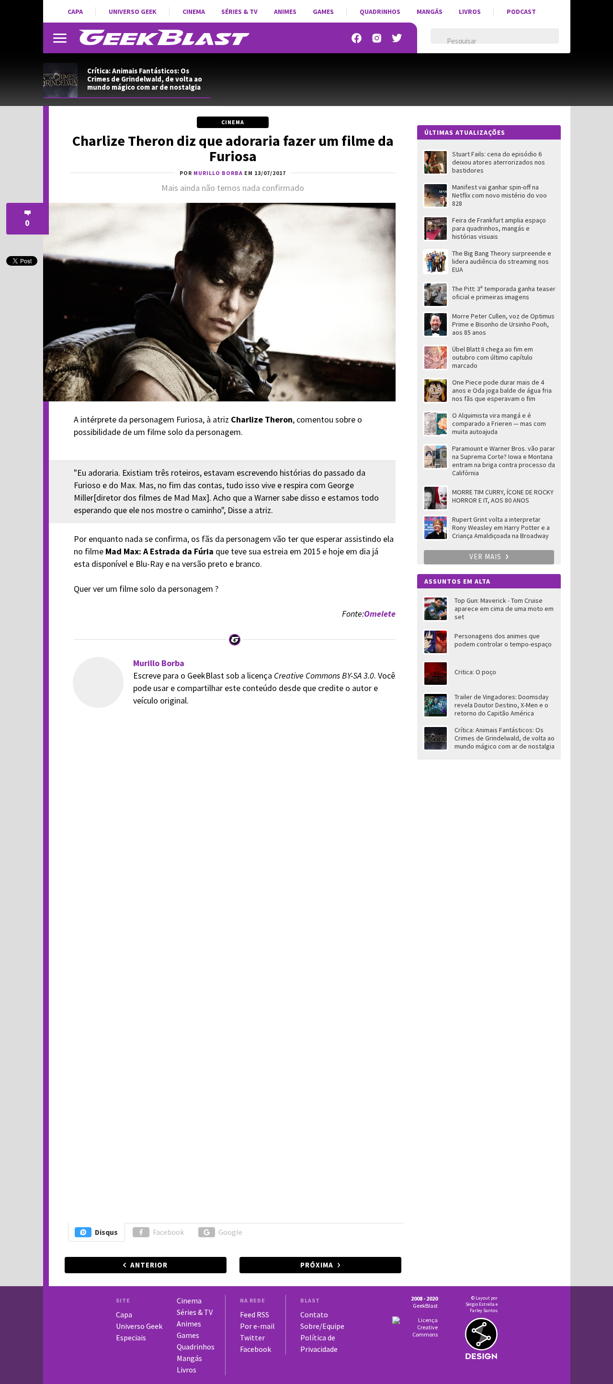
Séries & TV (239, 11)
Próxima (316, 1264)
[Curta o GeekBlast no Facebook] (357, 38)
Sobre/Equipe (322, 1326)
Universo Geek (133, 11)
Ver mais (486, 556)
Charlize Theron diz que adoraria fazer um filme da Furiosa (233, 148)
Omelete (380, 613)
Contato (314, 1314)
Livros (470, 11)
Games (323, 11)
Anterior (149, 1264)
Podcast (521, 11)
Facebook (168, 1232)
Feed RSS (254, 1314)
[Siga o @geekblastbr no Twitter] (397, 38)
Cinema (193, 11)
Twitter (252, 1337)
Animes (285, 11)
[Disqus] (231, 846)
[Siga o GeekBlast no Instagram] (377, 38)
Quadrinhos (380, 11)
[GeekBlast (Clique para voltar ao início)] (164, 37)
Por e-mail (257, 1326)
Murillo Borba (158, 663)
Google (230, 1232)
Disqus (106, 1232)
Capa (75, 11)
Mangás (430, 11)
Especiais (131, 1337)
